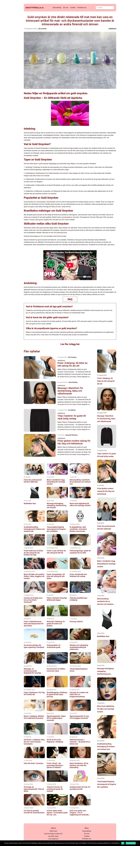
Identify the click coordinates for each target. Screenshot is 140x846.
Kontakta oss (81, 7)
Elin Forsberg (72, 357)
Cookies (72, 7)
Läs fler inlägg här (70, 344)
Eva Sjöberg (72, 410)
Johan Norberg (72, 382)
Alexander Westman (71, 435)
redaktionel (112, 29)
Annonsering (57, 7)
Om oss (65, 7)
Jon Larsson (42, 29)
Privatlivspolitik (131, 843)
